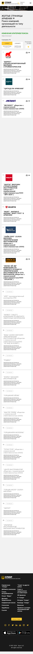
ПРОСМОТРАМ (7, 46)
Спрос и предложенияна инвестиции (22, 590)
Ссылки (4, 610)
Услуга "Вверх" (7, 596)
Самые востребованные (7, 592)
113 (21, 4)
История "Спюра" (23, 600)
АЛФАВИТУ (18, 43)
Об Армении (21, 595)
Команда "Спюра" (23, 602)
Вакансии (20, 605)
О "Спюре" (20, 597)
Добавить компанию (9, 589)
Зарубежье (5, 608)
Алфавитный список (8, 602)
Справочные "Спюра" (6, 586)
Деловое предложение (6, 599)
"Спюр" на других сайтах (23, 586)
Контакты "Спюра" (16, 619)
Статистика (5, 605)
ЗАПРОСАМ (17, 46)
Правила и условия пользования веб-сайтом (23, 609)
